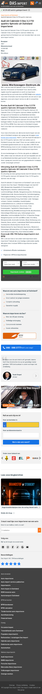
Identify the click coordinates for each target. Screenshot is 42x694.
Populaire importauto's (9, 632)
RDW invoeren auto (8, 590)
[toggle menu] (40, 2)
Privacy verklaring (22, 683)
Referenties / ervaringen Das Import (14, 635)
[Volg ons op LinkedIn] (3, 545)
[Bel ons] (32, 3)
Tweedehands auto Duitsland (12, 628)
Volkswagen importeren (10, 668)
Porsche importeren (8, 661)
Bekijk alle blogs (6, 511)
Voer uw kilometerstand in (12, 428)
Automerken (5, 645)
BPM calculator (7, 606)
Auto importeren (7, 576)
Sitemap (12, 683)
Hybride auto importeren (10, 639)
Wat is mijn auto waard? (21, 440)
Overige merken (7, 672)
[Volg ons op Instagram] (8, 545)
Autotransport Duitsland (10, 593)
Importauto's (5, 583)
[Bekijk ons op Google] (22, 545)
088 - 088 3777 (13, 348)
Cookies (32, 683)
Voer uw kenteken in (10, 417)
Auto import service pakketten (12, 580)
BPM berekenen (7, 602)
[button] (36, 373)
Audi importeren (7, 655)
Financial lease (6, 616)
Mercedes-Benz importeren (11, 665)
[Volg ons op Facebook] (13, 545)
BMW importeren (7, 658)
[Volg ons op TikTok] (18, 545)
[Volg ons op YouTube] (27, 545)
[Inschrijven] (39, 528)
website (38, 94)
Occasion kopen (7, 625)
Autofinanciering (7, 613)
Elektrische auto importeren (11, 642)
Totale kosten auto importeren (12, 609)
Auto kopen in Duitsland (10, 586)
